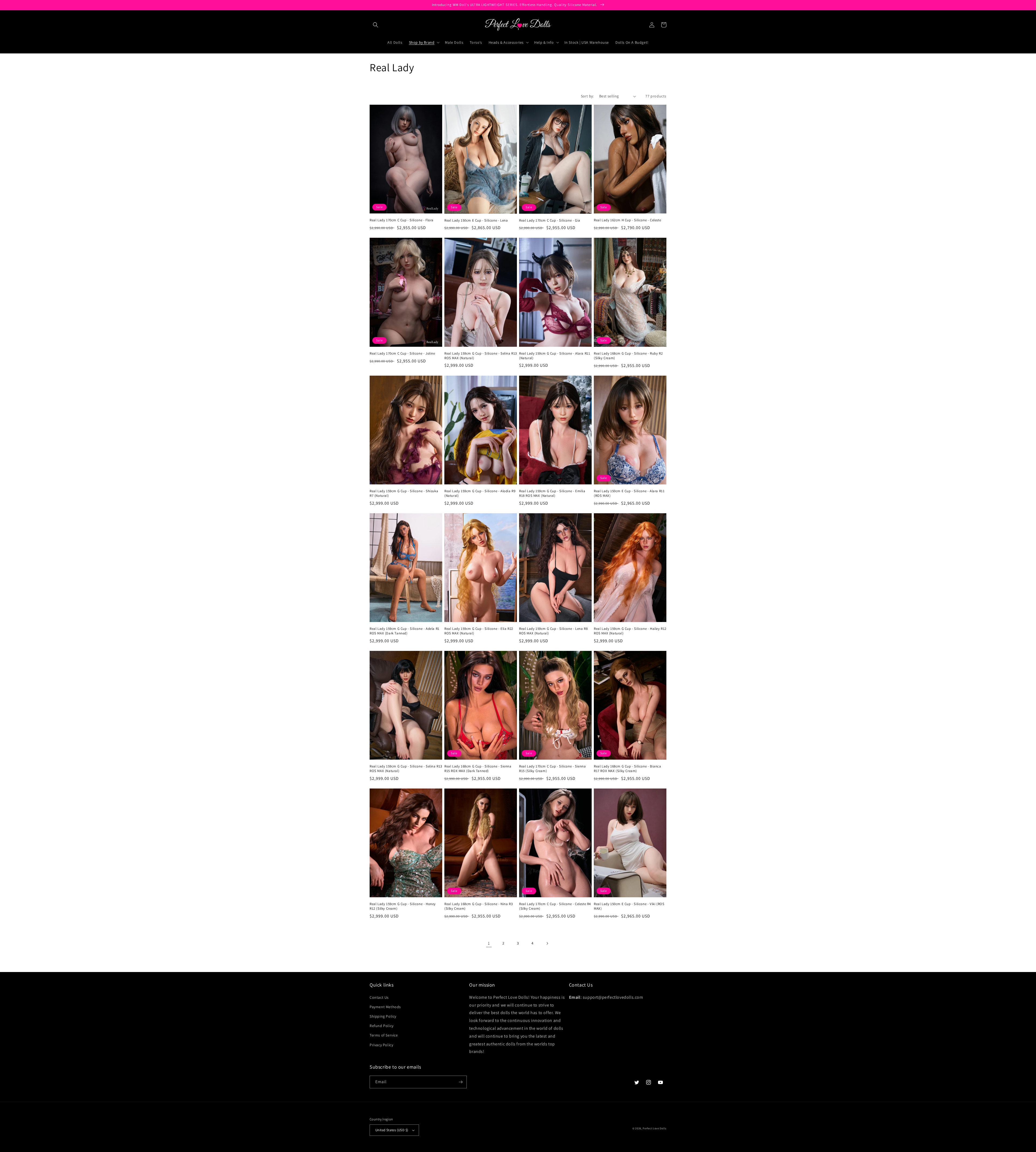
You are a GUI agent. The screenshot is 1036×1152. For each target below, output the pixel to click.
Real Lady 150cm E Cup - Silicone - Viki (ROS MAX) (629, 906)
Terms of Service (384, 1035)
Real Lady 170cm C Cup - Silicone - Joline (402, 353)
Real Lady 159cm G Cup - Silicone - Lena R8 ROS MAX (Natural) (553, 631)
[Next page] (547, 943)
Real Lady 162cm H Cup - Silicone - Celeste (627, 220)
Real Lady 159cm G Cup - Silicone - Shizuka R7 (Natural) (404, 493)
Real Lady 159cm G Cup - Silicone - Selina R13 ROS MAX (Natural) (480, 355)
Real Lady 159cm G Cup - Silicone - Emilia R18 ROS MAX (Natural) (552, 493)
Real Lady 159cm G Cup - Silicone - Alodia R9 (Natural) (479, 493)
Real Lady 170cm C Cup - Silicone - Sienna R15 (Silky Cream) (552, 768)
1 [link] (489, 943)
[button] (375, 25)
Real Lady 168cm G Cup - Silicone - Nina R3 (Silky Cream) (478, 906)
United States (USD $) (391, 1130)
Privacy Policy (381, 1044)
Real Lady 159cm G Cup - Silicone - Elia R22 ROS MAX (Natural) (478, 631)
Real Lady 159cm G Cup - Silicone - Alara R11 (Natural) (554, 355)
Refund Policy (382, 1025)
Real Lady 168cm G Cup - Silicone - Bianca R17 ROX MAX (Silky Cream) (627, 768)
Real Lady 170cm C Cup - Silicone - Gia (549, 220)
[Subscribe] (460, 1082)
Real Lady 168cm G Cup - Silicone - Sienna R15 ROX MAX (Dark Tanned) (478, 768)
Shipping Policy (383, 1016)
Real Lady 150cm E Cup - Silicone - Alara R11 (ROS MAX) (629, 493)
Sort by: (587, 96)
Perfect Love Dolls (654, 1128)
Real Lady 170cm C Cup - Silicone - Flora (402, 220)
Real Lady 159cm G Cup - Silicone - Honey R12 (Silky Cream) (403, 906)
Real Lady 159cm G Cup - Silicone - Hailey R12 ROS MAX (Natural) (630, 631)
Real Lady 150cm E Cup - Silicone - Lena (476, 220)
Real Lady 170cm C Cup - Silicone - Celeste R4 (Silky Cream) (555, 906)
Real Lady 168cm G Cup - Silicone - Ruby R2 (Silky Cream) (628, 355)
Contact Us (379, 997)
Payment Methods (385, 1006)
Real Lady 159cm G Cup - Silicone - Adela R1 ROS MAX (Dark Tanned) (404, 631)
